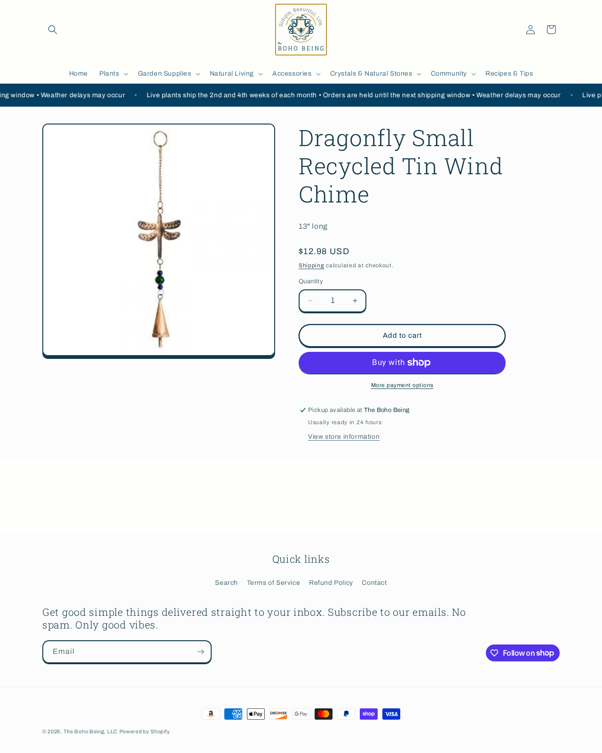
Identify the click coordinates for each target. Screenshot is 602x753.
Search (226, 582)
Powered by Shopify (144, 731)
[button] (52, 29)
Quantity (311, 281)
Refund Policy (331, 582)
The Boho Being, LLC (90, 731)
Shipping (312, 265)
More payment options (402, 385)
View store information (344, 436)
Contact (374, 582)
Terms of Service (274, 582)
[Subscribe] (200, 651)
